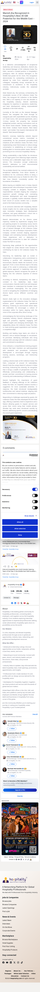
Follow (13, 728)
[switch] (35, 495)
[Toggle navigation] (37, 2)
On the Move (7, 927)
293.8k (19, 591)
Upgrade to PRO (20, 790)
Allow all (20, 522)
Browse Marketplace (10, 939)
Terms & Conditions (30, 857)
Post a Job (6, 911)
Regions (8, 971)
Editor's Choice (8, 9)
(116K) (23, 50)
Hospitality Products (9, 950)
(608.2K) (29, 50)
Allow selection (20, 529)
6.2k (26, 591)
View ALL (20, 796)
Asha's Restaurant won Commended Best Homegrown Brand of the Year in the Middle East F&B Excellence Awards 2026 (19, 542)
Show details (29, 516)
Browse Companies (9, 904)
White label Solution (21, 973)
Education (14, 976)
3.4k (12, 591)
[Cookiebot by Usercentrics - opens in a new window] (29, 455)
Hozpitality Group (14, 584)
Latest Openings (8, 908)
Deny (20, 535)
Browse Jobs (6, 901)
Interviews (6, 924)
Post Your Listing (8, 946)
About (6, 857)
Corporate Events (8, 931)
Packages (7, 973)
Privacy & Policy (19, 857)
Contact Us (7, 597)
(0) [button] (5, 49)
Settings (11, 857)
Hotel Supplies (7, 943)
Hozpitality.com (16, 978)
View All (35, 714)
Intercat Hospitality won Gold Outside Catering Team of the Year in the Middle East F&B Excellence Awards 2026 (19, 570)
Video (33, 973)
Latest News (6, 920)
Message (16, 597)
